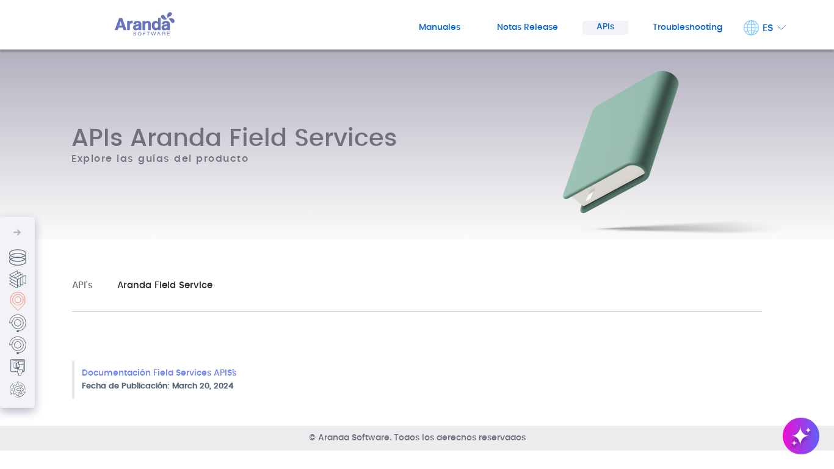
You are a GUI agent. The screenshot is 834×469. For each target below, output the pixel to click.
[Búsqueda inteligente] (801, 436)
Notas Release (527, 27)
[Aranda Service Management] (17, 345)
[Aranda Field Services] (17, 301)
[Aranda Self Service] (17, 367)
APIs (605, 27)
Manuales (439, 27)
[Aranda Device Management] (17, 279)
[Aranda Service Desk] (17, 323)
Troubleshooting (687, 27)
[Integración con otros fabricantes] (17, 389)
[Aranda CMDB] (17, 257)
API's (82, 285)
